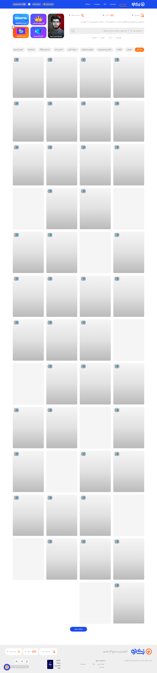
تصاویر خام (59, 50)
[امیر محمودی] (107, 271)
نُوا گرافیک (34, 358)
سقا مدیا (134, 621)
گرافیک (119, 50)
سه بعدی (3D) (44, 50)
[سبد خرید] (29, 4)
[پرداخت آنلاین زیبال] (50, 664)
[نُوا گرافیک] (40, 358)
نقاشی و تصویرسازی (104, 50)
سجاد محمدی (33, 96)
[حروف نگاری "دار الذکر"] (61, 471)
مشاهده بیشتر (78, 629)
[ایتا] (27, 661)
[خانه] (138, 4)
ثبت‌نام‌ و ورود (18, 4)
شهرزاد (68, 577)
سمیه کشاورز (133, 402)
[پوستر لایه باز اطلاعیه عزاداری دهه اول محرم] (95, 427)
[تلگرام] (22, 661)
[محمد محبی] (141, 271)
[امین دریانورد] (141, 95)
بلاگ (104, 4)
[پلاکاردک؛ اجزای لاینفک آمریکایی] (95, 602)
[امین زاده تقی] (107, 490)
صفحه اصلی (123, 4)
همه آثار (139, 50)
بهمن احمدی (133, 315)
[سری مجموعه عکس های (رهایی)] (95, 252)
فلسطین (94, 38)
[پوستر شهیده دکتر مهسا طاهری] (28, 559)
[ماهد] (40, 227)
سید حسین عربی (132, 490)
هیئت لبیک (134, 446)
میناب (110, 38)
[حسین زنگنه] (141, 183)
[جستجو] (73, 31)
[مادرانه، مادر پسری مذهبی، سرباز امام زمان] (128, 515)
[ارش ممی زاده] (141, 139)
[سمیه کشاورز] (141, 402)
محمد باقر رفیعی (99, 621)
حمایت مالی (49, 4)
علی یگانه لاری (66, 183)
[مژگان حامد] (141, 534)
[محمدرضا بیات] (40, 577)
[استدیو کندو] (107, 315)
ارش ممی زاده (133, 139)
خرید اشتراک (36, 4)
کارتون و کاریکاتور (87, 50)
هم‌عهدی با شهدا (99, 139)
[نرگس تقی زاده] (141, 227)
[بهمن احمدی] (141, 315)
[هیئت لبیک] (141, 446)
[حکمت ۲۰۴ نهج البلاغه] (28, 208)
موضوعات (97, 4)
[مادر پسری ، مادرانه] (28, 383)
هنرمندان (113, 4)
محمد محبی (133, 271)
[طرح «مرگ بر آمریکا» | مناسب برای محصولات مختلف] (128, 340)
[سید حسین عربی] (141, 490)
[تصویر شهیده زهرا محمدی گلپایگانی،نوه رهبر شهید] (128, 208)
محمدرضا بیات (33, 577)
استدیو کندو (100, 315)
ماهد (35, 227)
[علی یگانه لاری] (74, 183)
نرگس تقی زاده (133, 227)
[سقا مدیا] (141, 621)
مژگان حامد (134, 534)
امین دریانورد (133, 96)
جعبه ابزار (31, 50)
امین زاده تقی (100, 490)
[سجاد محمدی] (40, 95)
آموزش (129, 50)
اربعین (102, 38)
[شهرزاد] (74, 577)
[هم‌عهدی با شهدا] (107, 139)
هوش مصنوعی (18, 50)
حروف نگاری (72, 50)
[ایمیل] (16, 661)
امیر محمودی (100, 271)
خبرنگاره (87, 4)
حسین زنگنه (133, 183)
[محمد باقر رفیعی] (107, 621)
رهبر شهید (118, 38)
